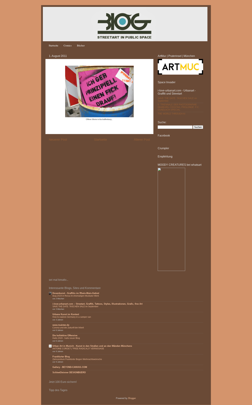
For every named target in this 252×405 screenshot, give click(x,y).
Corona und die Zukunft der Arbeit (68, 327)
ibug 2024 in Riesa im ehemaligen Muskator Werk (75, 296)
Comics (68, 45)
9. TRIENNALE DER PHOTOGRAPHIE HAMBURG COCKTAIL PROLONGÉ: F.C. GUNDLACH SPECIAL (178, 107)
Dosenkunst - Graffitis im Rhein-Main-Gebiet (75, 293)
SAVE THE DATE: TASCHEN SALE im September (75, 306)
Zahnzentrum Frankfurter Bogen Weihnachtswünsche (77, 359)
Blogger (132, 398)
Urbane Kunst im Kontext (65, 314)
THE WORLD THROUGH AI (171, 114)
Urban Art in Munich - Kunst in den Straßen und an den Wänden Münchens (92, 346)
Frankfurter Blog (61, 356)
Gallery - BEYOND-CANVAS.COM (69, 367)
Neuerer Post (58, 139)
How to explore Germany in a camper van (71, 317)
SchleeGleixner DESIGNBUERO (69, 372)
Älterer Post (142, 139)
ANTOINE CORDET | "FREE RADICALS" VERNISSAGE (78, 348)
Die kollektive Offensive (64, 335)
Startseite (53, 45)
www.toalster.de (60, 325)
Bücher (81, 45)
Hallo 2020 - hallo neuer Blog (66, 338)
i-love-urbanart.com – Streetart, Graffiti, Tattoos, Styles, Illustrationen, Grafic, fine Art (97, 304)
